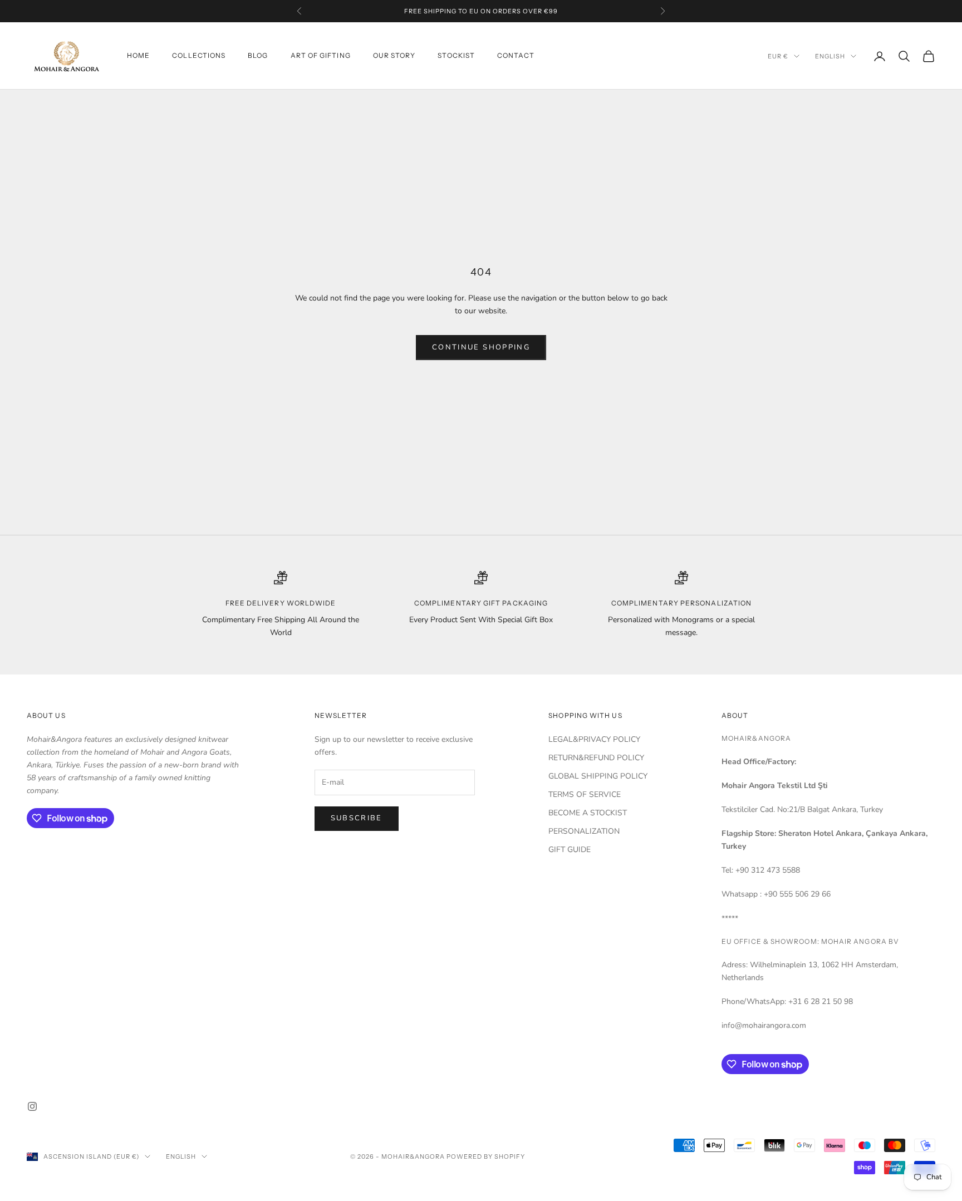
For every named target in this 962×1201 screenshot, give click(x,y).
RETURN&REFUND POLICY (596, 757)
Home (138, 56)
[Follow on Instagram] (32, 1106)
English (830, 56)
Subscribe (356, 818)
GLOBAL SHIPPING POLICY (597, 776)
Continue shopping (481, 347)
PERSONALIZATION (584, 831)
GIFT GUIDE (569, 849)
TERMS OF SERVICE (584, 794)
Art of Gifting (321, 56)
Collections (198, 56)
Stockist (456, 56)
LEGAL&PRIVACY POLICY (594, 739)
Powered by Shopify (485, 1156)
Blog (258, 56)
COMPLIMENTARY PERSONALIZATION (681, 603)
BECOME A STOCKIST (587, 813)
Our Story (394, 56)
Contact (515, 56)
